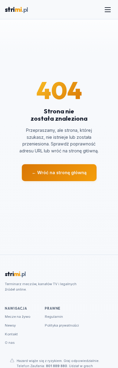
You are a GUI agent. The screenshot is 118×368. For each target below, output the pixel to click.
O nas (10, 342)
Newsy (10, 325)
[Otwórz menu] (107, 10)
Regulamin (54, 316)
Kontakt (11, 334)
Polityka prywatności (62, 325)
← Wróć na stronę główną (59, 172)
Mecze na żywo (17, 316)
